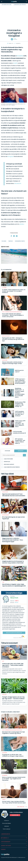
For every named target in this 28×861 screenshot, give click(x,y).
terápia (4, 799)
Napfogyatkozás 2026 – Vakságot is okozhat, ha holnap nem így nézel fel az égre (13, 339)
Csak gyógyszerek (8, 458)
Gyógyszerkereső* (5, 841)
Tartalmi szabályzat (6, 829)
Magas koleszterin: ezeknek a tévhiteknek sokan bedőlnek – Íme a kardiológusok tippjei (12, 539)
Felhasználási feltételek (6, 823)
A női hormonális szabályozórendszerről (19, 432)
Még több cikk (20, 806)
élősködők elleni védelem (20, 4)
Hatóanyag (20, 450)
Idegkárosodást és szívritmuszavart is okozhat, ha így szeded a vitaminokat (13, 562)
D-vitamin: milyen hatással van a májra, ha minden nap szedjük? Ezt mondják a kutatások (13, 291)
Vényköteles (7, 461)
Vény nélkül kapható (9, 464)
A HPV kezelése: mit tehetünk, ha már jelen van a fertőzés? (19, 414)
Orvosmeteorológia (6, 4)
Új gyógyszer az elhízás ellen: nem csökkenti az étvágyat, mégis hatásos (13, 755)
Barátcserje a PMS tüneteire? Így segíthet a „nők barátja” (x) (20, 404)
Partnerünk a (16, 637)
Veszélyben (4, 360)
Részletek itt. (18, 183)
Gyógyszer (7, 450)
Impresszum (6, 820)
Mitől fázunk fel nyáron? (19, 371)
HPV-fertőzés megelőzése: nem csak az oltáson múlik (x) (20, 441)
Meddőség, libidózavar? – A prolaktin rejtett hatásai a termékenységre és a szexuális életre (20, 393)
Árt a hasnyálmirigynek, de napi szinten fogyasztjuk (13, 517)
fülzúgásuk (10, 156)
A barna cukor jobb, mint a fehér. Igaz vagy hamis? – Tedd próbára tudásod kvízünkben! (12, 665)
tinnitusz (10, 241)
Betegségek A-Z (5, 837)
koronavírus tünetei (20, 241)
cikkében (22, 224)
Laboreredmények (5, 834)
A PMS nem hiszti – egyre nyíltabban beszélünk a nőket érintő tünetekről (20, 381)
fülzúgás (4, 241)
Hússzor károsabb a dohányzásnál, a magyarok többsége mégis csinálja (12, 362)
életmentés (4, 775)
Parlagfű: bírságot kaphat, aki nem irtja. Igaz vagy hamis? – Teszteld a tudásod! (13, 697)
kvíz (3, 661)
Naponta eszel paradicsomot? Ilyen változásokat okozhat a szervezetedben (13, 494)
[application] (14, 256)
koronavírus (20, 55)
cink (3, 582)
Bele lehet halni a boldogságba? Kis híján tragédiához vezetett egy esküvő (13, 732)
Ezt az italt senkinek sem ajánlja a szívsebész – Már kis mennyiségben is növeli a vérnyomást (13, 315)
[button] (14, 834)
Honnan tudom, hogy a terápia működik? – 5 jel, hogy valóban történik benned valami (14, 802)
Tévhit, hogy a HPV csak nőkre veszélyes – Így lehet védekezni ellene (20, 423)
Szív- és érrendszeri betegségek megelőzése (12, 311)
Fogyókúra (4, 752)
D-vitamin (4, 287)
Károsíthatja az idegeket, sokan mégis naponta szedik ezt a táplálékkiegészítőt (14, 585)
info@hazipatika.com (21, 857)
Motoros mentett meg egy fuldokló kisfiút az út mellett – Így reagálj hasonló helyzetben (13, 779)
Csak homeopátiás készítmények (12, 467)
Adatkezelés (6, 826)
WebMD (15, 63)
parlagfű (4, 694)
